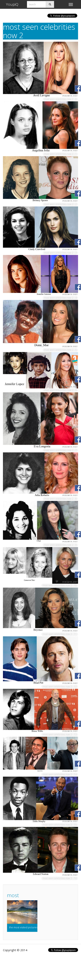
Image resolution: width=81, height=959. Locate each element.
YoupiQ (12, 4)
